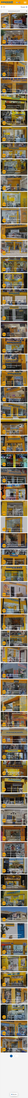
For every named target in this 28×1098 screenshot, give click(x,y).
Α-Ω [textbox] (4, 7)
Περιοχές (23, 7)
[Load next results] (27, 11)
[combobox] (11, 7)
